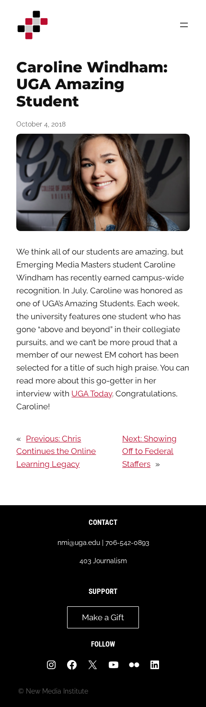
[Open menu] (184, 25)
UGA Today (91, 393)
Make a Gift (103, 617)
